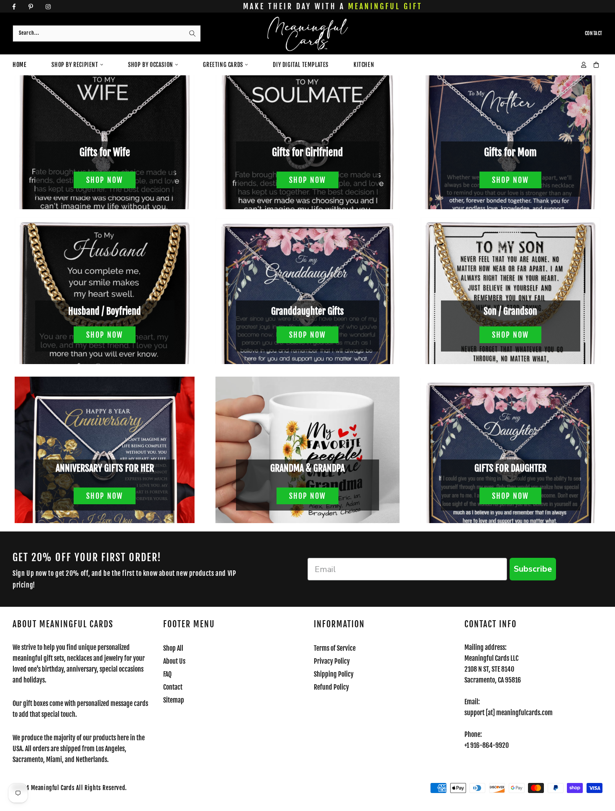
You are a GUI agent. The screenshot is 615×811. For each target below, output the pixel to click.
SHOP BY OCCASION (150, 64)
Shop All (173, 648)
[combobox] (107, 33)
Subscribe (533, 569)
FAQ (167, 674)
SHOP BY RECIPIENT (74, 64)
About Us (174, 661)
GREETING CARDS (223, 64)
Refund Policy (331, 687)
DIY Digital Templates (300, 64)
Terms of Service (335, 648)
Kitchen (364, 64)
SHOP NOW (104, 180)
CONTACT (593, 33)
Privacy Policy (332, 661)
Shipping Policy (334, 674)
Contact (172, 687)
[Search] (192, 33)
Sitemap (173, 700)
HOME (19, 64)
